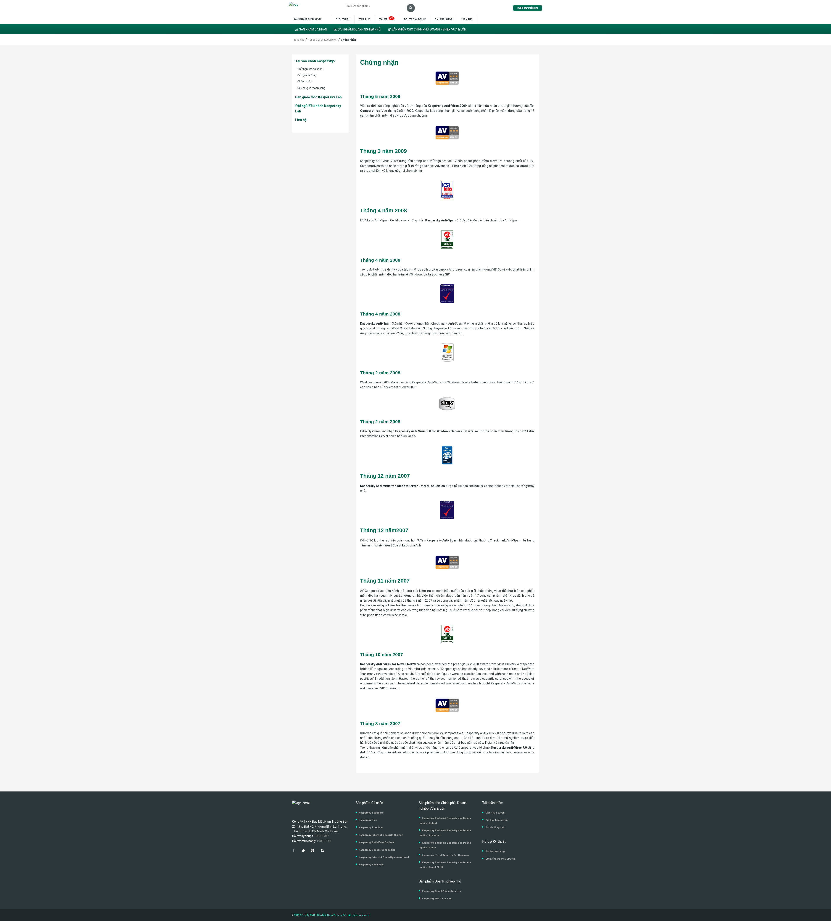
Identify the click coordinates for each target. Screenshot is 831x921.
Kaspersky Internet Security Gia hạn (381, 834)
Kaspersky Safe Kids (371, 864)
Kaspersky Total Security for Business (445, 855)
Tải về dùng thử (495, 827)
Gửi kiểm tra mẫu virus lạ (500, 858)
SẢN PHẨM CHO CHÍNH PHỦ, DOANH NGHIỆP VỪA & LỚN (428, 29)
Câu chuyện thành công (311, 88)
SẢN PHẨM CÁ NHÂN (312, 29)
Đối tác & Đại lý (415, 19)
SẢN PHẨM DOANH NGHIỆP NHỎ (359, 29)
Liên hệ (466, 19)
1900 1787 (321, 836)
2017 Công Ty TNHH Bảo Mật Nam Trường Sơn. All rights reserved (331, 915)
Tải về (383, 19)
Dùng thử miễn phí (527, 7)
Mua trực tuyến (495, 812)
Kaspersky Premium (371, 827)
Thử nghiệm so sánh (309, 68)
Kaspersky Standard (371, 812)
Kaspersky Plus (368, 820)
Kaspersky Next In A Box (436, 898)
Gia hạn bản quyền (496, 820)
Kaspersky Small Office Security (441, 891)
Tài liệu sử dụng (495, 851)
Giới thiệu (343, 19)
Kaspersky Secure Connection (377, 849)
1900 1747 (324, 841)
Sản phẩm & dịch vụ (307, 19)
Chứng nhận (304, 81)
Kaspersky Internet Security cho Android (384, 857)
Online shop (444, 19)
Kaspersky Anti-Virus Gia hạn (376, 842)
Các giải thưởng (306, 75)
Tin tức (364, 19)
